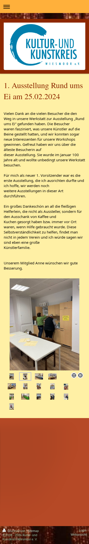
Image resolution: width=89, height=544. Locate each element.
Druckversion (16, 531)
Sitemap (33, 531)
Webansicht (79, 534)
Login (83, 530)
